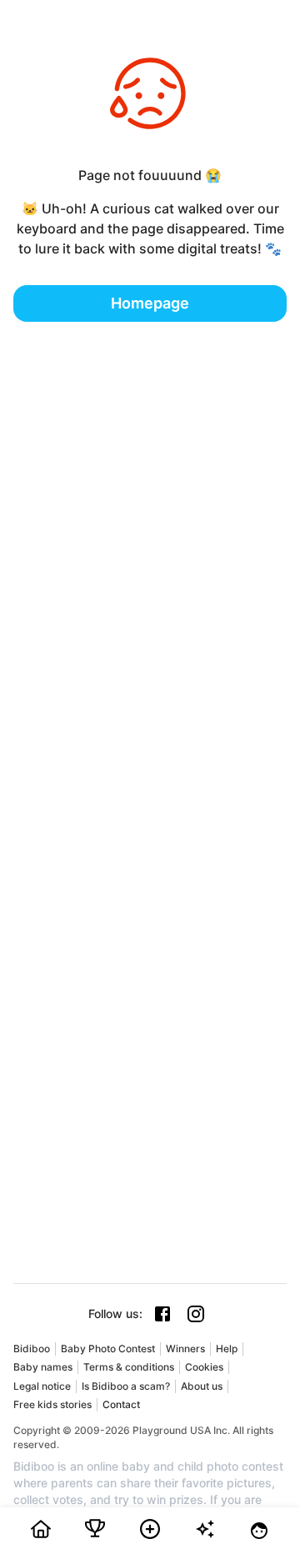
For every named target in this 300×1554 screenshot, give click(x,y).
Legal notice (42, 1386)
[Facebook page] (162, 1314)
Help (227, 1348)
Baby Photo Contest (108, 1348)
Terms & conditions (128, 1367)
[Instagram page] (195, 1314)
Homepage (150, 303)
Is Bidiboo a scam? (126, 1386)
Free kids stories (52, 1404)
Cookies (204, 1367)
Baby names (42, 1367)
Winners (185, 1348)
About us (201, 1386)
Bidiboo (31, 1348)
